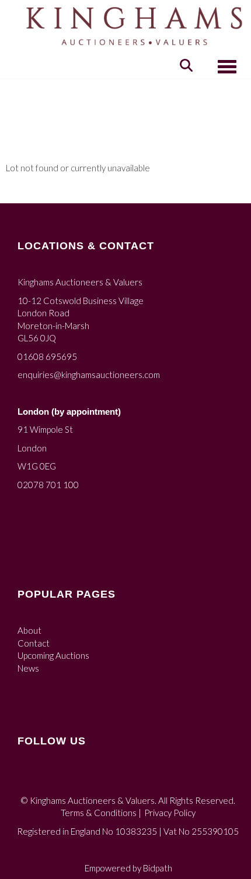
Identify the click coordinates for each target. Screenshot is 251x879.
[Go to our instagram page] (52, 779)
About (29, 630)
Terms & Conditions (99, 812)
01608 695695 (47, 356)
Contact (34, 643)
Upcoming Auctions (53, 655)
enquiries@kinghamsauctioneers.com (89, 374)
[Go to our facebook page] (29, 779)
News (28, 668)
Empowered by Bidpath (128, 868)
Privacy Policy (170, 812)
